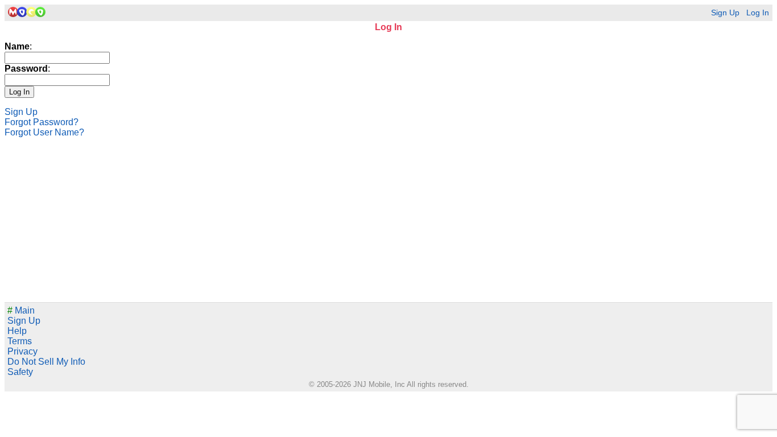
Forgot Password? (41, 122)
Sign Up (725, 13)
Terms (19, 341)
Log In (757, 13)
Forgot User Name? (44, 132)
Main (21, 310)
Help (17, 331)
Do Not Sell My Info (46, 361)
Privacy (22, 351)
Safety (20, 372)
